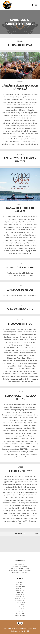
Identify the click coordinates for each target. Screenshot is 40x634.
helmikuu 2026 (20, 582)
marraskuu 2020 (20, 615)
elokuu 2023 (20, 594)
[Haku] (32, 5)
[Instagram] (21, 623)
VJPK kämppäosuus (20, 309)
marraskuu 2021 (20, 607)
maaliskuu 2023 (20, 598)
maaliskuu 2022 (20, 603)
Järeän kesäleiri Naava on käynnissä (20, 87)
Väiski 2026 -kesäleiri (20, 564)
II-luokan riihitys (20, 323)
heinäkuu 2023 (20, 596)
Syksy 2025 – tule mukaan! (20, 566)
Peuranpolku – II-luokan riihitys (20, 397)
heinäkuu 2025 (20, 584)
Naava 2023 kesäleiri (20, 267)
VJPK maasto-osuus (20, 289)
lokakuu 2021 (20, 609)
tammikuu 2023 (20, 600)
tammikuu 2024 (20, 590)
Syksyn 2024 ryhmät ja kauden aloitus (20, 570)
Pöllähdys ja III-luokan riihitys (20, 160)
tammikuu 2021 (20, 613)
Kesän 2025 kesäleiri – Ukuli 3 (20, 568)
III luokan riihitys (20, 45)
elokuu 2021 (20, 611)
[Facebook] (18, 623)
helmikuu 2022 (20, 605)
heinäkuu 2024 (20, 588)
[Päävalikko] (36, 5)
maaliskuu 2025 (20, 586)
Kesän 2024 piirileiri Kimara (20, 572)
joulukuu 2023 (20, 592)
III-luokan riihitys (20, 471)
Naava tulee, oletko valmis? (20, 209)
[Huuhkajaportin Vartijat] (7, 5)
